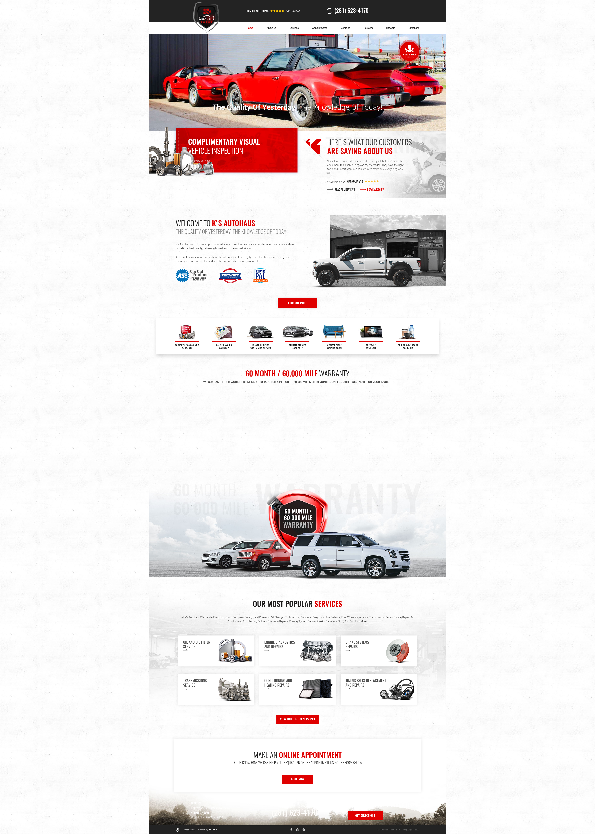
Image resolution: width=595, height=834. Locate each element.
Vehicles (345, 28)
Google (297, 830)
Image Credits (189, 830)
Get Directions (365, 815)
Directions (414, 28)
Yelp (304, 830)
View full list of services (297, 719)
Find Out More (297, 303)
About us (271, 28)
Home (250, 28)
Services (294, 28)
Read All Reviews (344, 189)
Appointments (319, 28)
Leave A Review (375, 189)
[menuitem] (250, 28)
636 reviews (293, 11)
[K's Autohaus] (206, 17)
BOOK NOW (297, 779)
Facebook (291, 830)
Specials (390, 28)
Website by (207, 830)
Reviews (368, 28)
